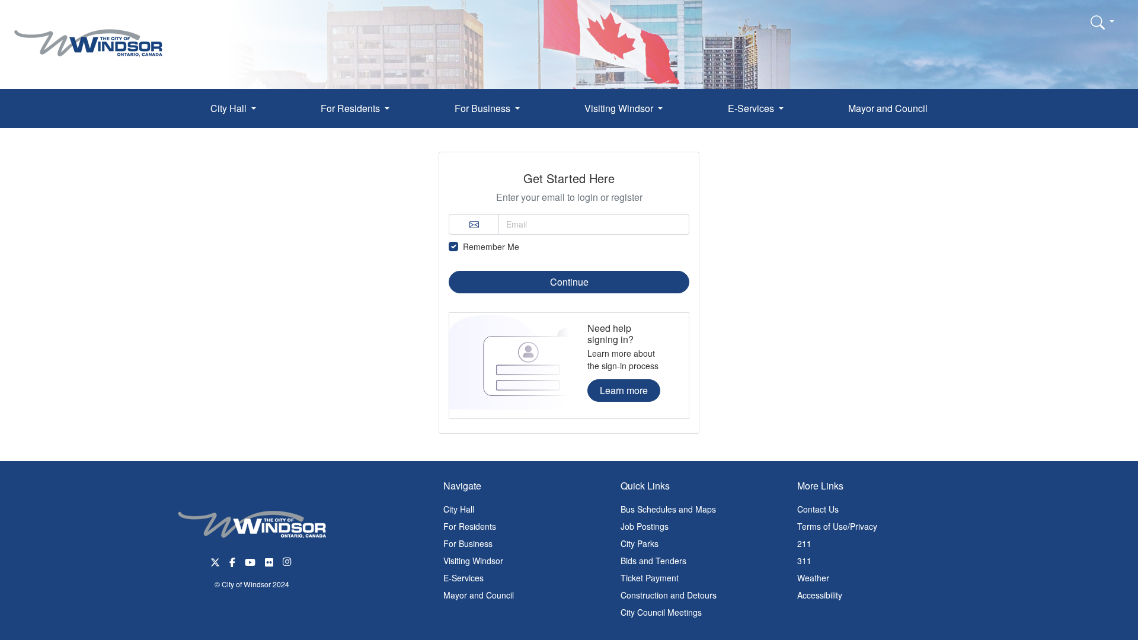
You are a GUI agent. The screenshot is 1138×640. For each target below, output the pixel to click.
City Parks (639, 543)
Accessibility (819, 595)
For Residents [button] (351, 108)
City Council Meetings (661, 612)
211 (804, 543)
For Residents (469, 526)
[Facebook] (232, 560)
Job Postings (645, 526)
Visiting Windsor (473, 561)
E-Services (463, 578)
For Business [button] (484, 108)
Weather (813, 578)
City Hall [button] (229, 108)
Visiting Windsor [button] (620, 108)
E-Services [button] (752, 108)
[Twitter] (215, 560)
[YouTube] (250, 560)
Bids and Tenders (653, 561)
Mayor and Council (888, 108)
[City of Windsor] (88, 34)
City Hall (458, 509)
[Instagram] (288, 560)
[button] (1102, 22)
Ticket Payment (650, 578)
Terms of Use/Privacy (837, 526)
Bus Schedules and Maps (668, 509)
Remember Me (491, 246)
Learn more (624, 390)
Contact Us (818, 509)
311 (804, 561)
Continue (569, 282)
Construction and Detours (669, 595)
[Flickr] (269, 560)
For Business (468, 543)
